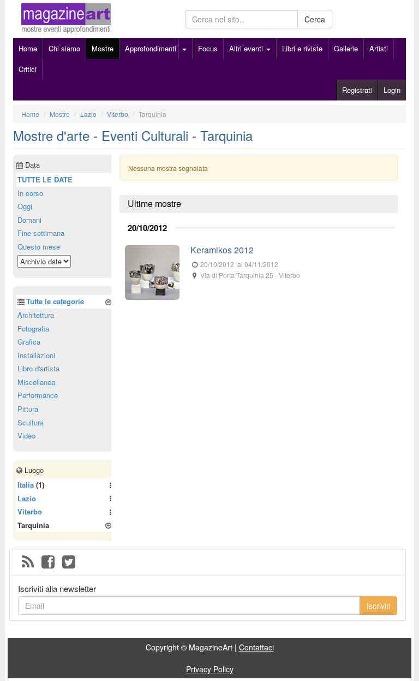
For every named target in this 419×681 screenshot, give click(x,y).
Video (26, 435)
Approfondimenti (150, 48)
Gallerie (346, 48)
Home (28, 48)
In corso (30, 193)
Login (392, 90)
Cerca (314, 19)
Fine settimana (40, 233)
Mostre (102, 48)
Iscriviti (378, 605)
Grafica (28, 341)
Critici (28, 69)
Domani (29, 220)
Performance (37, 395)
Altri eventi (247, 48)
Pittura (27, 409)
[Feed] (28, 562)
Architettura (35, 315)
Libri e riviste (302, 48)
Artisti (378, 48)
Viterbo (29, 511)
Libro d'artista (38, 368)
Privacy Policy (210, 669)
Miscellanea (36, 382)
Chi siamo (64, 48)
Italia (25, 484)
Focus (208, 48)
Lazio (26, 498)
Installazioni (36, 355)
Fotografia (33, 328)
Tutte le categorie (55, 301)
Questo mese (38, 246)
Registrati (357, 90)
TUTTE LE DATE (45, 179)
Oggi (24, 206)
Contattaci (256, 647)
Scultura (30, 422)
